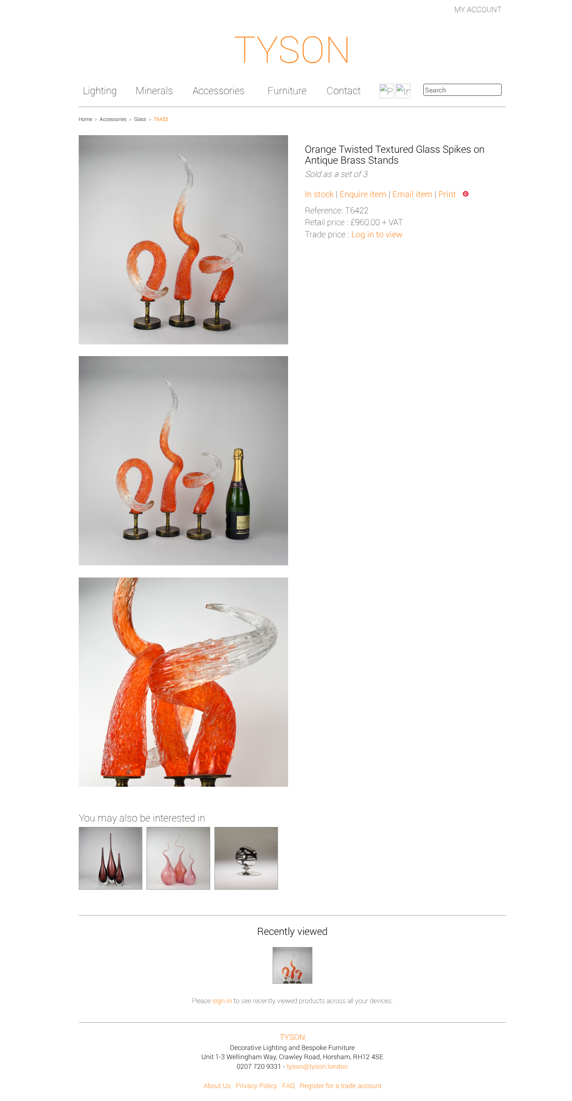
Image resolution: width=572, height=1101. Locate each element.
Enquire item (363, 193)
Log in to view (376, 233)
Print (447, 193)
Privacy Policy (256, 1085)
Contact (344, 90)
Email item (412, 193)
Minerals (154, 90)
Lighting (100, 90)
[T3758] (246, 857)
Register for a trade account (340, 1085)
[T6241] (178, 857)
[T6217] (110, 857)
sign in (222, 1000)
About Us (217, 1085)
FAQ (288, 1085)
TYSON (292, 48)
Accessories (219, 90)
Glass (140, 118)
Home (85, 118)
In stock (319, 193)
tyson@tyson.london (317, 1066)
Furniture (287, 90)
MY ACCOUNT (478, 9)
